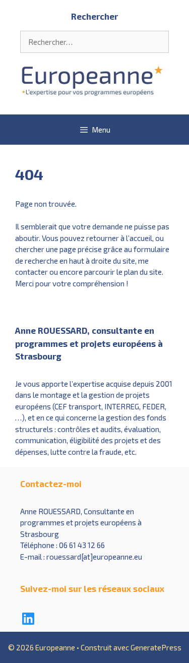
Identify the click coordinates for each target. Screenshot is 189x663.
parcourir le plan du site (123, 271)
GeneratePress (156, 647)
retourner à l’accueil (119, 238)
